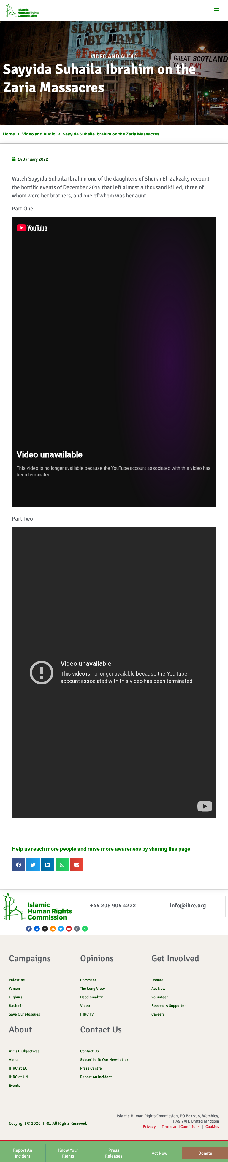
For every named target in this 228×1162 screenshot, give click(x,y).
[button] (217, 10)
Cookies (212, 1126)
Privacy (149, 1126)
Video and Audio (114, 56)
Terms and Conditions (181, 1126)
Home (9, 133)
